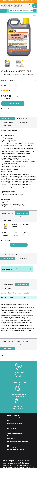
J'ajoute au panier (13, 103)
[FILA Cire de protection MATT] (18, 36)
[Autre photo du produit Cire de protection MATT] (7, 63)
